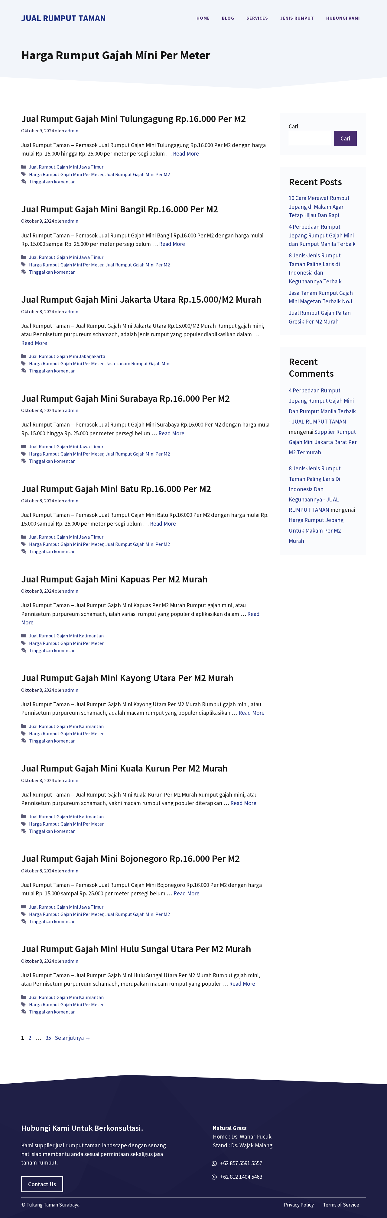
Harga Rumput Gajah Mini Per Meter (66, 174)
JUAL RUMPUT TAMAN (63, 18)
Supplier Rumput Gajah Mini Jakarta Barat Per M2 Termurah (323, 442)
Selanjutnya (73, 1037)
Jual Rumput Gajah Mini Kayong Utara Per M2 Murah (127, 678)
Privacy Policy (299, 1204)
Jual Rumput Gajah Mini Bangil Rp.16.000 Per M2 (119, 209)
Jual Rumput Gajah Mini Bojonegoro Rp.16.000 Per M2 (130, 858)
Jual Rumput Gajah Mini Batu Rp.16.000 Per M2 (116, 489)
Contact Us (42, 1184)
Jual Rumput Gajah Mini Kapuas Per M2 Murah (114, 579)
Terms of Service (341, 1204)
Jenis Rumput (297, 18)
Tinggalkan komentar (52, 182)
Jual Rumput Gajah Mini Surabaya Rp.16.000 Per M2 (125, 398)
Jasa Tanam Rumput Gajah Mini (138, 363)
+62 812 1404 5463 (241, 1176)
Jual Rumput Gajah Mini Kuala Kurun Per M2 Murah (124, 768)
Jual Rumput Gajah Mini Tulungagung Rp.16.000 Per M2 (133, 119)
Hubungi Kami (343, 18)
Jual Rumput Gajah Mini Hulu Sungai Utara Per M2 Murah (136, 949)
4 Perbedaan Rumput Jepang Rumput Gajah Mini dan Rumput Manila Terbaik (322, 235)
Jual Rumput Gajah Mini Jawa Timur (66, 167)
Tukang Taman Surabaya (53, 1204)
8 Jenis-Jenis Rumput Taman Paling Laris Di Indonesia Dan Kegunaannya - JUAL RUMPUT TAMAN (315, 489)
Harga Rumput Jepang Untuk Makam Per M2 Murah (316, 530)
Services (257, 18)
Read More (186, 153)
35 (48, 1037)
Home (203, 18)
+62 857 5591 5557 (241, 1163)
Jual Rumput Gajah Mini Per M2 (138, 174)
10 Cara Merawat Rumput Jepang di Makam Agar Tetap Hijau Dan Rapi (319, 206)
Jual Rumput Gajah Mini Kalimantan (66, 636)
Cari (293, 126)
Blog (228, 18)
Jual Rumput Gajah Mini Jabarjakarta (67, 356)
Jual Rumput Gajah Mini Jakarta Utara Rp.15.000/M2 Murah (141, 299)
